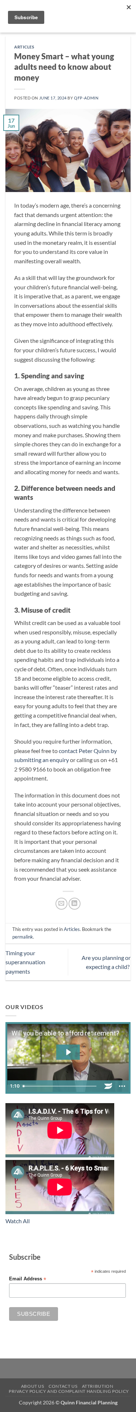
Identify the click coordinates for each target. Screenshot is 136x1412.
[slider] (61, 1086)
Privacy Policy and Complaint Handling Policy (69, 1391)
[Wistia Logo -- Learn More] (108, 1086)
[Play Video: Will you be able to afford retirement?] (68, 1052)
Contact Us (63, 1386)
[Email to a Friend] (61, 904)
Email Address (27, 1279)
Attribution (98, 1386)
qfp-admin (86, 97)
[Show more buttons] (122, 1086)
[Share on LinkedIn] (75, 904)
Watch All (17, 1220)
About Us (32, 1386)
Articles (24, 46)
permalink (22, 937)
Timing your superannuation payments (25, 962)
